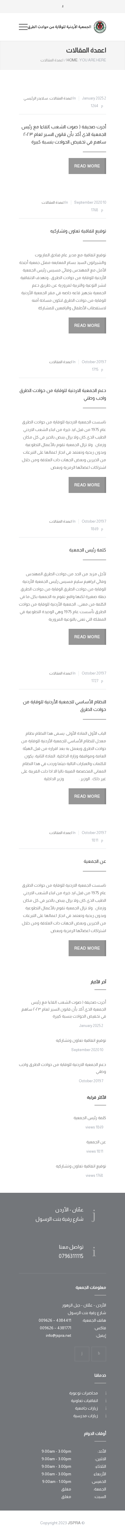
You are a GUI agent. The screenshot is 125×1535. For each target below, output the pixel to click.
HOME (72, 60)
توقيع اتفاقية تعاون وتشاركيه (78, 230)
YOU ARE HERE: (92, 60)
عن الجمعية (95, 861)
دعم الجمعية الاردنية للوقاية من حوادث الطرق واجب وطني (62, 1068)
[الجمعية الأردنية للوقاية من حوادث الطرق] (67, 27)
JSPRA (74, 1522)
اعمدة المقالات (60, 98)
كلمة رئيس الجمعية (87, 549)
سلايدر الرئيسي (36, 98)
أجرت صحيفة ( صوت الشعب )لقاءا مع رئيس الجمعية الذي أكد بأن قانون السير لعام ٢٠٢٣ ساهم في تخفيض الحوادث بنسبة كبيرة (64, 134)
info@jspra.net (58, 1335)
